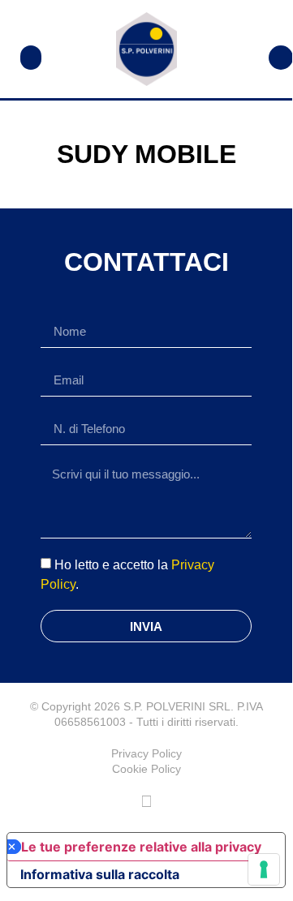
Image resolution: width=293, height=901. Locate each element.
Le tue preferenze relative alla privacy (141, 847)
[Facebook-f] (146, 801)
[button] (30, 57)
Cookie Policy (146, 768)
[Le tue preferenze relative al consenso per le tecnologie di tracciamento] (263, 869)
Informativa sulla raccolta (99, 874)
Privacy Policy (146, 753)
